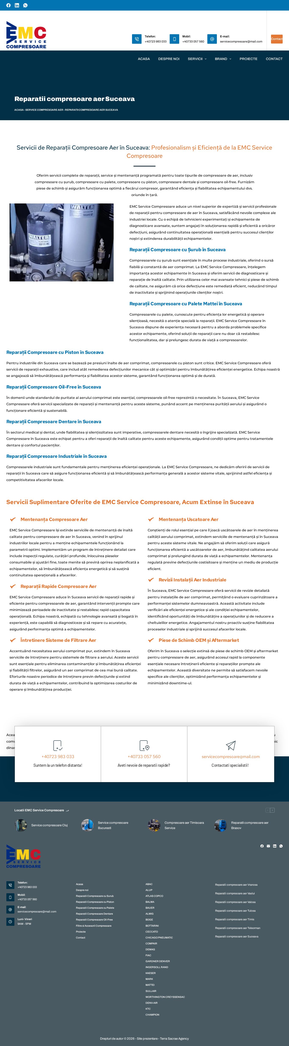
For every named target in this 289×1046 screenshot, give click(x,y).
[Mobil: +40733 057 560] (174, 39)
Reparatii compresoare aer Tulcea (235, 910)
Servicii (195, 59)
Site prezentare (147, 1038)
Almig (150, 913)
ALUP (149, 890)
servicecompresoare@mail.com (241, 41)
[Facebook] (8, 5)
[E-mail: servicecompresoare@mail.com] (212, 39)
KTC (148, 1008)
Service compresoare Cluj (49, 825)
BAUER (150, 907)
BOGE (149, 919)
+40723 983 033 (156, 41)
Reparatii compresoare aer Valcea (235, 902)
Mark (149, 979)
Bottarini (152, 925)
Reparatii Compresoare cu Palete (95, 907)
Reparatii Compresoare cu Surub (95, 896)
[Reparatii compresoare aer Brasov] (220, 825)
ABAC (149, 884)
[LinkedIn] (17, 5)
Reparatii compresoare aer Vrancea (236, 884)
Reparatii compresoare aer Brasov (249, 825)
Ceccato (152, 931)
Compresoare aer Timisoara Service (184, 825)
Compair (151, 943)
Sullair (151, 991)
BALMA (150, 901)
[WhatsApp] (25, 5)
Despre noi (168, 59)
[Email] (268, 846)
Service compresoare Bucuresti (113, 825)
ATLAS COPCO (154, 896)
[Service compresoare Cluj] (20, 825)
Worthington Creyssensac (165, 997)
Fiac (148, 955)
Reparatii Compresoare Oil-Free (94, 919)
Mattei (150, 984)
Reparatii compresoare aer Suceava (236, 936)
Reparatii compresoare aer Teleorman (237, 928)
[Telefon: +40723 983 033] (137, 39)
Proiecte (248, 59)
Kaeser (151, 973)
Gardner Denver (158, 961)
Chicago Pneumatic (159, 937)
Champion (152, 1014)
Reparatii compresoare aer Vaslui (235, 893)
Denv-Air (152, 1002)
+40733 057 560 (193, 41)
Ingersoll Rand (157, 967)
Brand (221, 59)
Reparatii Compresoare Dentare (94, 913)
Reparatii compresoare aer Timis (234, 919)
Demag (150, 949)
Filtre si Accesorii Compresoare (93, 925)
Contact (277, 39)
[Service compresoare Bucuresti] (87, 825)
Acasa (144, 59)
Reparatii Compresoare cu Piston (95, 901)
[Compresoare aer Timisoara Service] (154, 825)
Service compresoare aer (44, 109)
